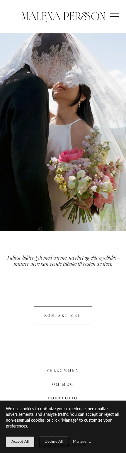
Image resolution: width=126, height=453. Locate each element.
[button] (114, 16)
